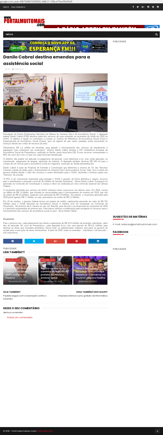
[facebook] (133, 6)
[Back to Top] (157, 431)
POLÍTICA (19, 69)
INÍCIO (6, 7)
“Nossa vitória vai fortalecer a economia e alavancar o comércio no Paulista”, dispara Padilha (90, 273)
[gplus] (143, 6)
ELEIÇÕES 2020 (13, 260)
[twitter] (138, 6)
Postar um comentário (19, 317)
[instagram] (148, 6)
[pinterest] (153, 6)
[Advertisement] (137, 126)
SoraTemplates (45, 431)
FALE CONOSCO (18, 7)
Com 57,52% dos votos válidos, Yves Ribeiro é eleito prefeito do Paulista (19, 273)
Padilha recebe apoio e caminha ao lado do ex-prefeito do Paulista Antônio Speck (55, 273)
